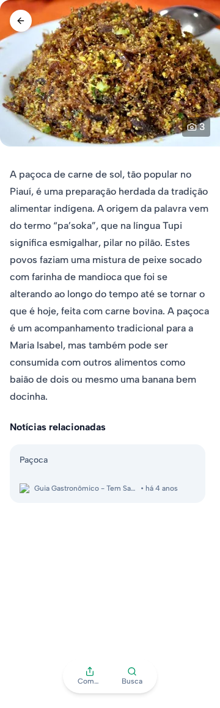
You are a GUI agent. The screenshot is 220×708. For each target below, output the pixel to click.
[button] (90, 676)
